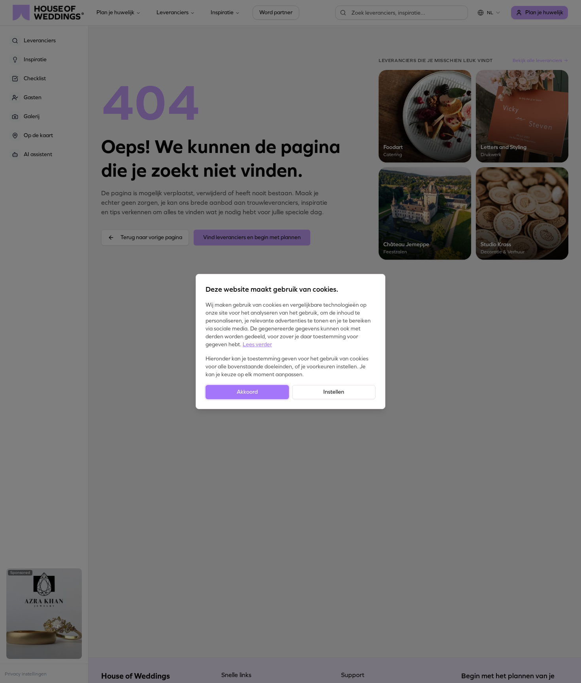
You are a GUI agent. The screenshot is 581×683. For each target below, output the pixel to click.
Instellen (333, 392)
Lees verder (257, 344)
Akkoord (247, 392)
